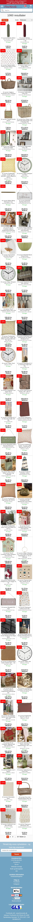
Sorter (17, 20)
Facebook (17, 882)
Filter (4, 20)
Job (16, 871)
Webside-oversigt (16, 866)
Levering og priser (16, 860)
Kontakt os (16, 862)
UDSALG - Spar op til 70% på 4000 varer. (17, 3)
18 (18, 836)
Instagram (16, 884)
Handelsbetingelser (16, 876)
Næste (22, 836)
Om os (16, 864)
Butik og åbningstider (16, 869)
